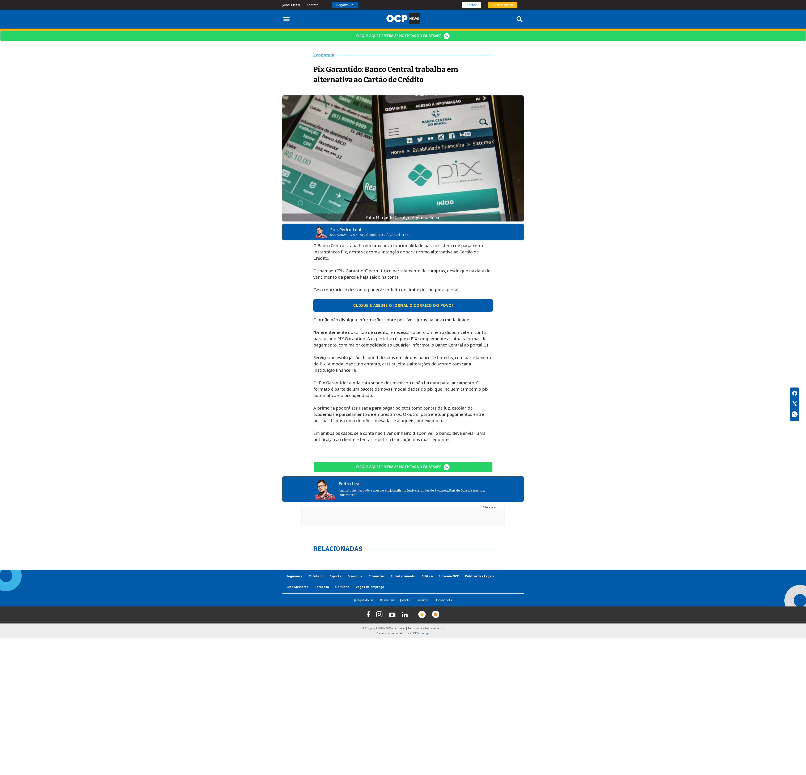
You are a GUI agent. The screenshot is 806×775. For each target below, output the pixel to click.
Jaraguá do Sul (364, 600)
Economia (355, 576)
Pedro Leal (350, 229)
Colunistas (377, 576)
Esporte (335, 576)
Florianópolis (443, 600)
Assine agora (503, 5)
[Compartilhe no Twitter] (795, 404)
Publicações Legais (479, 576)
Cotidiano (316, 576)
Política (427, 576)
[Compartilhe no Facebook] (795, 394)
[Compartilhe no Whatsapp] (795, 415)
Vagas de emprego (370, 587)
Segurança (294, 576)
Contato (312, 5)
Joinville (405, 600)
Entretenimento (403, 576)
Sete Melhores (297, 587)
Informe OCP (449, 576)
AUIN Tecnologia (420, 633)
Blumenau (387, 600)
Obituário (342, 587)
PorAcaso (322, 587)
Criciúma (422, 600)
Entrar (472, 5)
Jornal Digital (291, 5)
